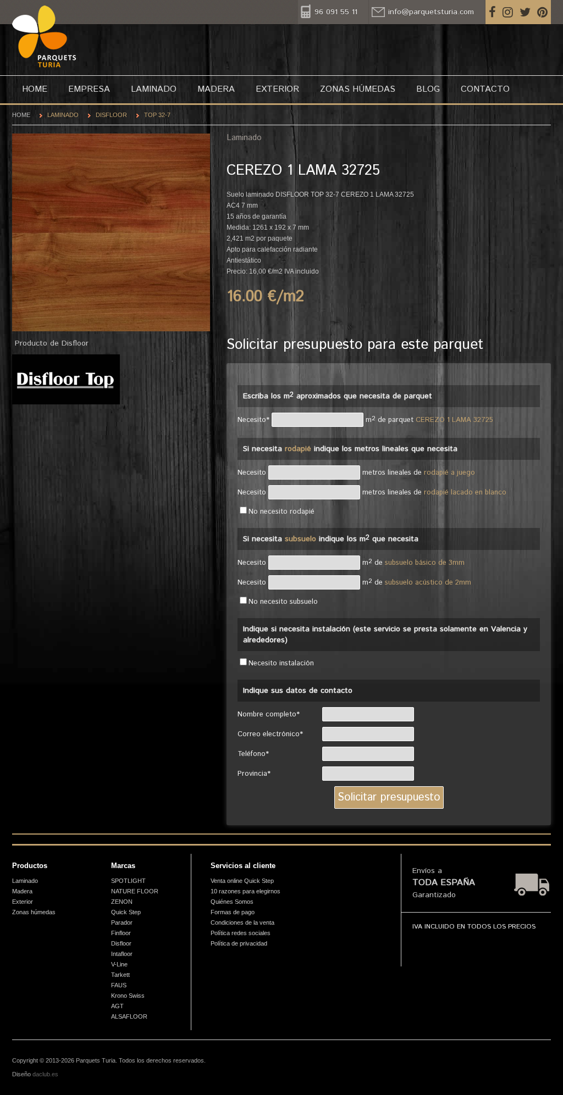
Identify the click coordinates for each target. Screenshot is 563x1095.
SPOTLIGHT (128, 880)
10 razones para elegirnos (245, 891)
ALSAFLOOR (129, 1016)
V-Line (119, 964)
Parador (122, 922)
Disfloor (111, 115)
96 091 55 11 (335, 12)
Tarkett (120, 974)
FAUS (118, 985)
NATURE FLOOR (134, 891)
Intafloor (122, 954)
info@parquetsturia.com (431, 12)
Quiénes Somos (232, 901)
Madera (216, 89)
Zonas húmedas (357, 89)
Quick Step (126, 912)
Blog (428, 89)
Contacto (485, 89)
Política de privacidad (239, 943)
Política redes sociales (241, 933)
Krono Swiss (128, 995)
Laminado (153, 89)
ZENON (122, 901)
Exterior (277, 89)
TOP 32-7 (157, 115)
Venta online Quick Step (242, 880)
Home (34, 89)
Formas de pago (233, 912)
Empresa (89, 89)
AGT (117, 1006)
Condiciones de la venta (242, 922)
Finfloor (121, 933)
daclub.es (45, 1074)
